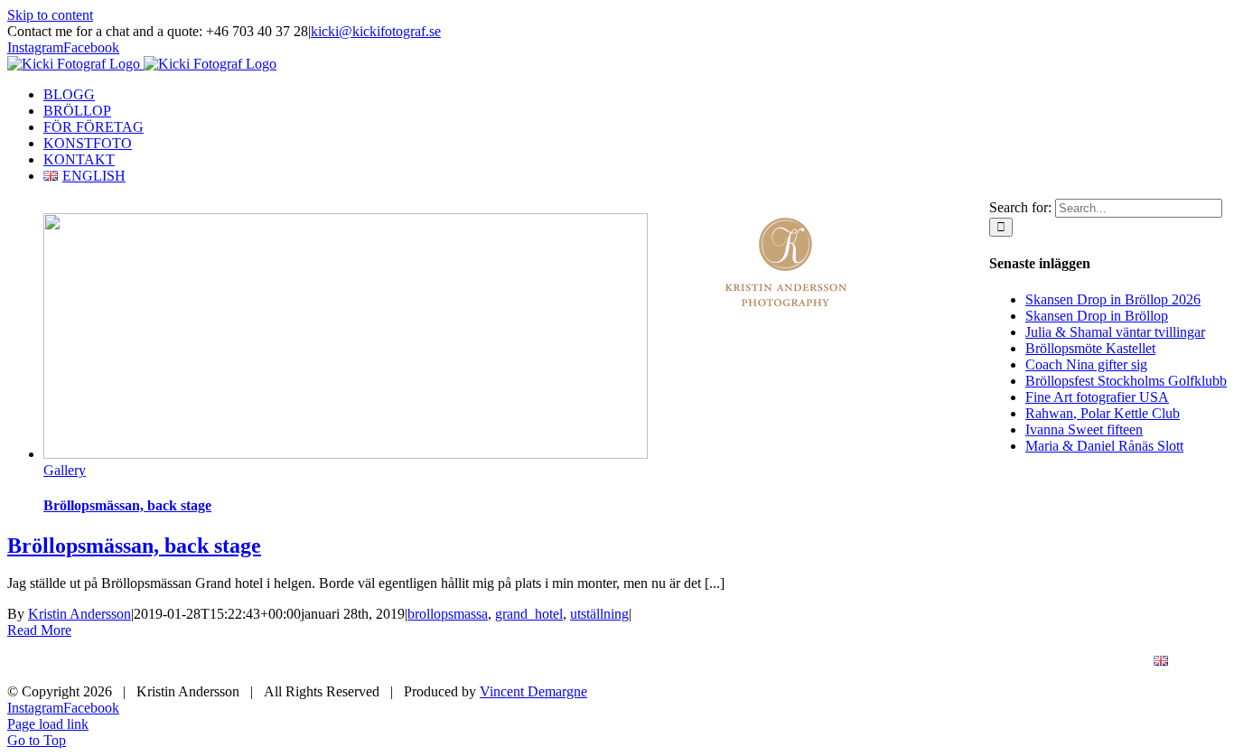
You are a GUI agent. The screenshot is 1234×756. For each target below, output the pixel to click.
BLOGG (612, 661)
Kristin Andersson (79, 613)
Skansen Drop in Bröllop (1096, 315)
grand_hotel (529, 613)
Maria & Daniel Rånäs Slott (1104, 445)
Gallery (64, 470)
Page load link (48, 724)
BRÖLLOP (711, 661)
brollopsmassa (447, 613)
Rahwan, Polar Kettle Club (1102, 413)
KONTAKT (1075, 661)
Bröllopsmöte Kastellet (1090, 348)
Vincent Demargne (533, 691)
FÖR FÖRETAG (831, 661)
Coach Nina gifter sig (1086, 364)
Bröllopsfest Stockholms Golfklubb (1126, 380)
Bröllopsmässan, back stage (127, 505)
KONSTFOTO (959, 661)
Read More (39, 630)
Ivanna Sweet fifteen (1084, 429)
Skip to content (50, 15)
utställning (599, 613)
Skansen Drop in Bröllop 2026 (1113, 299)
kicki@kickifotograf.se (376, 31)
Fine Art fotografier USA (1097, 397)
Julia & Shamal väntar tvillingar (1115, 332)
